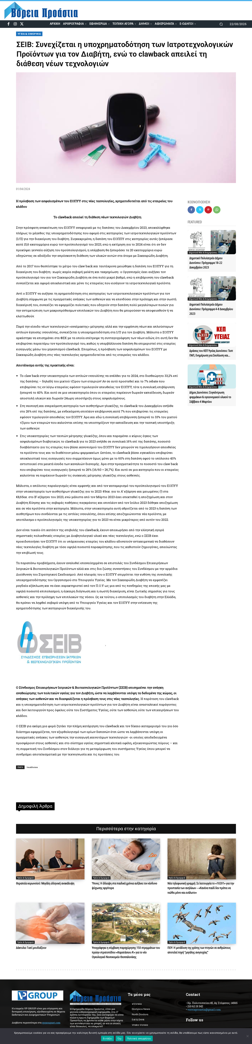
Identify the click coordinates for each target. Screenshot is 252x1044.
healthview (32, 767)
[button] (221, 24)
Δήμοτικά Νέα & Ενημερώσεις (203, 252)
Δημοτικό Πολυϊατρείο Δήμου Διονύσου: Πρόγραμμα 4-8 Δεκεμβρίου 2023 (211, 309)
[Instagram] (15, 24)
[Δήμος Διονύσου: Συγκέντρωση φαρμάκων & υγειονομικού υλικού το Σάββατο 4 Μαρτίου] (212, 376)
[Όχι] (247, 1036)
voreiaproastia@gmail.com (204, 1009)
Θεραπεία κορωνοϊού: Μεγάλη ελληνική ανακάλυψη (45, 883)
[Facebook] (8, 24)
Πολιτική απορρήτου (139, 1038)
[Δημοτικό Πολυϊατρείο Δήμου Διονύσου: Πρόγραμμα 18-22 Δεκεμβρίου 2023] (212, 242)
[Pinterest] (208, 209)
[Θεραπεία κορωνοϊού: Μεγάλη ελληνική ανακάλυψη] (50, 858)
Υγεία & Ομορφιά (29, 33)
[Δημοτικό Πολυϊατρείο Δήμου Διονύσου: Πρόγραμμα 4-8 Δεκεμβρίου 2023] (212, 288)
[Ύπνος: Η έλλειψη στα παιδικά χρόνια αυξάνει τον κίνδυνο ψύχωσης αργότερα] (126, 858)
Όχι (120, 1038)
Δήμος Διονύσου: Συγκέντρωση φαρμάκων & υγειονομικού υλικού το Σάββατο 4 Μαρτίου (210, 397)
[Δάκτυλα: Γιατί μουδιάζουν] (50, 923)
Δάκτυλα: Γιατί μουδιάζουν (31, 948)
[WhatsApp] (216, 209)
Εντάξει (107, 1038)
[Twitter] (22, 24)
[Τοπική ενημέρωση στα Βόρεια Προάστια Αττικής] (44, 10)
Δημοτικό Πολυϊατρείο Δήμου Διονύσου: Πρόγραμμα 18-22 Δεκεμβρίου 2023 (205, 262)
